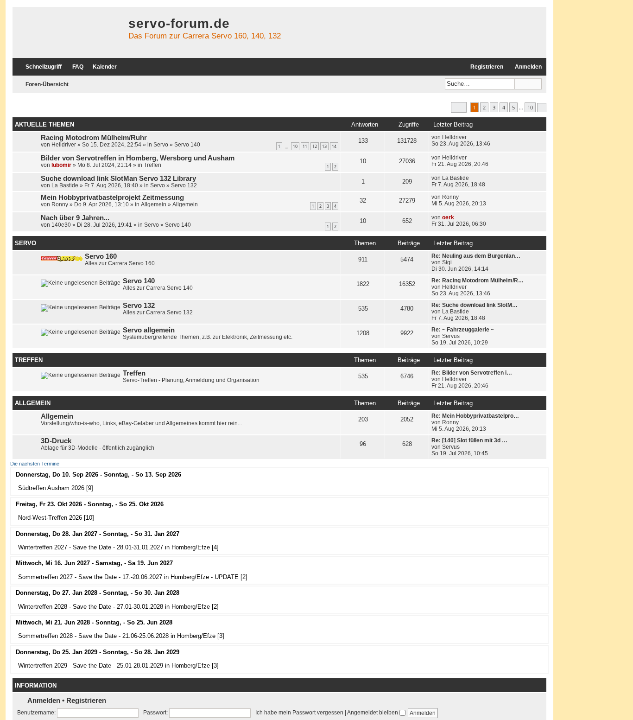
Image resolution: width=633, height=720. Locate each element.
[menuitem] (73, 67)
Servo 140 (187, 144)
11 (305, 146)
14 (334, 146)
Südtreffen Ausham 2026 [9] (55, 487)
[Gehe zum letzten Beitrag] (471, 137)
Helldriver (63, 144)
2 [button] (484, 107)
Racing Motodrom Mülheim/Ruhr (94, 137)
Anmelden (43, 700)
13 (324, 146)
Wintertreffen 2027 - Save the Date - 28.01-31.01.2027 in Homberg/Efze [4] (118, 547)
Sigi (447, 262)
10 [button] (530, 107)
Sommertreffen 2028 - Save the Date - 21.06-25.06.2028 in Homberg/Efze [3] (121, 635)
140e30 (61, 225)
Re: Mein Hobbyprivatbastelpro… (475, 416)
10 (295, 146)
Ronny (59, 204)
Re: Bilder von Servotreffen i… (471, 373)
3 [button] (494, 107)
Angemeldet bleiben (373, 712)
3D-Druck (56, 441)
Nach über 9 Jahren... (75, 218)
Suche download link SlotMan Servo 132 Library (118, 178)
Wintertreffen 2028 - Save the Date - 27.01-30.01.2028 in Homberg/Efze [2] (118, 606)
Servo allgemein (149, 330)
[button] (459, 107)
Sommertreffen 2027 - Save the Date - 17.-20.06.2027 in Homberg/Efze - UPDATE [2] (132, 576)
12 (314, 146)
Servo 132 (184, 185)
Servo (160, 144)
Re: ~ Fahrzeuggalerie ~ (462, 329)
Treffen (152, 165)
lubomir (61, 165)
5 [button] (513, 107)
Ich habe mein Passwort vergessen (299, 712)
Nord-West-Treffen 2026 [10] (56, 517)
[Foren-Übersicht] (68, 32)
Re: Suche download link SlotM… (474, 305)
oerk (448, 217)
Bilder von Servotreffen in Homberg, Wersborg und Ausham (137, 158)
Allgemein (153, 204)
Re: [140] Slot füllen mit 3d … (469, 440)
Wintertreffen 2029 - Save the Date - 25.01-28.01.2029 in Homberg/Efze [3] (118, 665)
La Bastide (64, 185)
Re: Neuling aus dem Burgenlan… (475, 256)
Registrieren (86, 700)
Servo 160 (101, 256)
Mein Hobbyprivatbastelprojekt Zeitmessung (112, 197)
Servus (451, 336)
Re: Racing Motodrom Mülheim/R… (477, 280)
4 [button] (503, 107)
